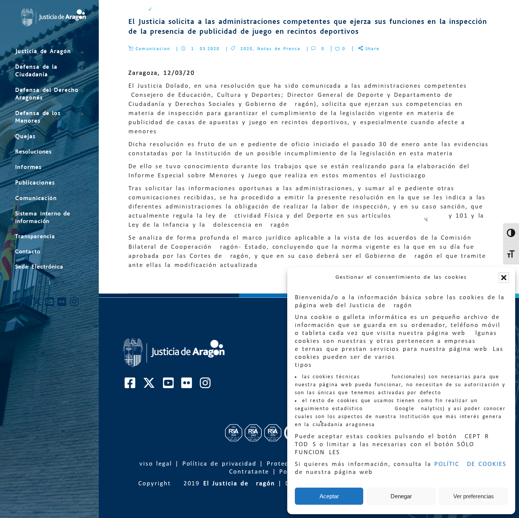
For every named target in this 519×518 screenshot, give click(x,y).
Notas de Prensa (279, 49)
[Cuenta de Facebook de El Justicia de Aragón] (24, 304)
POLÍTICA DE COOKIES (470, 464)
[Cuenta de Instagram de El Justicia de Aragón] (74, 304)
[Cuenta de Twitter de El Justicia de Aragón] (37, 304)
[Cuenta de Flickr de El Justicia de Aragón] (62, 304)
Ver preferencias (473, 496)
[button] (504, 277)
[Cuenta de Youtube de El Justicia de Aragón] (50, 304)
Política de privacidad (219, 464)
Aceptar (329, 496)
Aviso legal (153, 464)
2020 (247, 49)
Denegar (401, 496)
